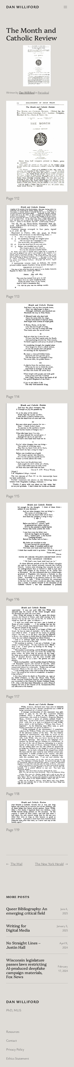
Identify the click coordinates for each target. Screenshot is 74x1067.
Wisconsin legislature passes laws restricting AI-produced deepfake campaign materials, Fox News (26, 968)
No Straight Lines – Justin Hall (23, 945)
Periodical (43, 92)
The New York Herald (49, 864)
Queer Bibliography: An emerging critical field (26, 911)
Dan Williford (22, 6)
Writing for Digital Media (18, 928)
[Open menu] (65, 7)
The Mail (16, 864)
